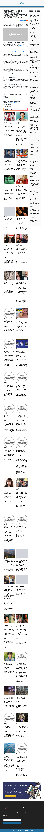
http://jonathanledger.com (12, 102)
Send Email (8, 98)
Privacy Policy (25, 809)
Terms (24, 807)
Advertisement (25, 810)
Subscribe (12, 823)
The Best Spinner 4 (22, 45)
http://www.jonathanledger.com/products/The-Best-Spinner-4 (14, 51)
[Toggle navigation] (4, 6)
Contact (24, 812)
